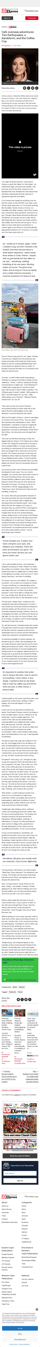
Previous (7, 1071)
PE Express (6, 46)
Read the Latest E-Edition (20, 1156)
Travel (20, 992)
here (14, 969)
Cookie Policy (13, 1344)
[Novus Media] (32, 1056)
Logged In (17, 1095)
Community (32, 18)
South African (23, 487)
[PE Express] (12, 27)
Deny (20, 1334)
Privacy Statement (24, 1344)
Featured (12, 992)
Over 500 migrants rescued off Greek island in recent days (32, 1023)
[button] (37, 1309)
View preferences (20, 1339)
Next (34, 1071)
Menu (5, 18)
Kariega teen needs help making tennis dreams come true (7, 1023)
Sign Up (20, 1181)
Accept (20, 1328)
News (15, 987)
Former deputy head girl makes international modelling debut (19, 1025)
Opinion (22, 987)
